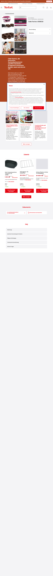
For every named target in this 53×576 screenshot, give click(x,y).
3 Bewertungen (47, 176)
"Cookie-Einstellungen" (19, 97)
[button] (26, 230)
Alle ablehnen (26, 107)
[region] (26, 96)
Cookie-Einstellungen (14, 107)
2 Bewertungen (31, 175)
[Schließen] (44, 84)
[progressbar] (40, 116)
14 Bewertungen (15, 177)
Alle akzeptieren (38, 107)
